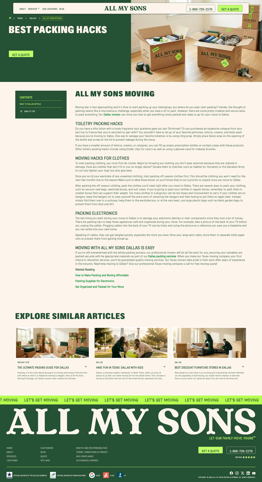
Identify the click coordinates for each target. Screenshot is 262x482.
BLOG (43, 451)
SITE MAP (45, 460)
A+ (125, 475)
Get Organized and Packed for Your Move (99, 286)
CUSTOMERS (47, 447)
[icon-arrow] (85, 366)
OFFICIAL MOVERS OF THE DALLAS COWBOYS (30, 475)
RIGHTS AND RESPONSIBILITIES (91, 447)
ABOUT (10, 451)
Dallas (33, 18)
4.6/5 (98, 475)
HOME (10, 447)
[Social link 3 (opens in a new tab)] (242, 474)
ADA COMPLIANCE (85, 455)
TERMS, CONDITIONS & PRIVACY (92, 451)
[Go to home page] (10, 18)
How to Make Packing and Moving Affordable (102, 274)
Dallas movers (112, 114)
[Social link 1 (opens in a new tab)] (231, 474)
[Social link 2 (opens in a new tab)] (237, 474)
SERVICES (11, 455)
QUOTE (44, 455)
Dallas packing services (162, 255)
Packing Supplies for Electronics (94, 280)
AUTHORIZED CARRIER (87, 460)
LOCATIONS (12, 460)
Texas (20, 18)
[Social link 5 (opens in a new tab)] (253, 474)
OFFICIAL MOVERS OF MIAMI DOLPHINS (71, 475)
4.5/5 (112, 475)
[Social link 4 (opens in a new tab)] (248, 474)
